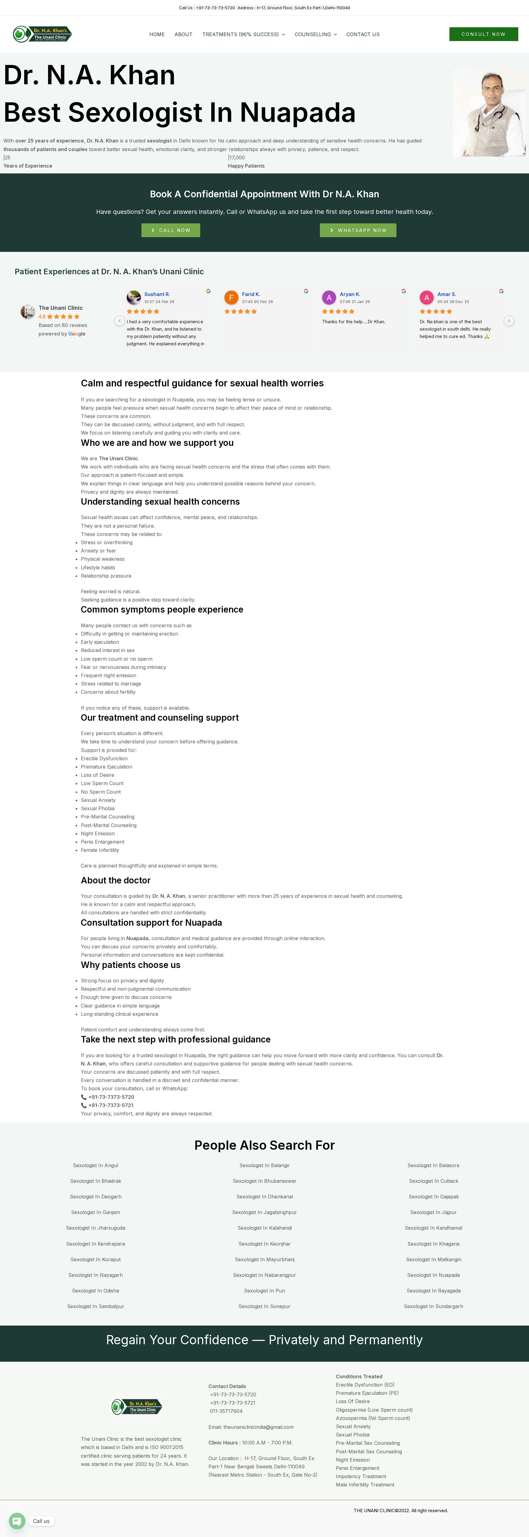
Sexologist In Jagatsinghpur (264, 1212)
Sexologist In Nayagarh (95, 1275)
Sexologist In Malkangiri (433, 1259)
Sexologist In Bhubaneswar (265, 1181)
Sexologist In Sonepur (264, 1306)
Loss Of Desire (353, 1401)
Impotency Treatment (361, 1476)
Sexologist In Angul (95, 1165)
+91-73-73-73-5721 (231, 1403)
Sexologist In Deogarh (96, 1197)
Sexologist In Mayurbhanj (265, 1259)
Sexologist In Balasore (433, 1165)
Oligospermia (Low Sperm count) (374, 1410)
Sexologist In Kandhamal (433, 1228)
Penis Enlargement (357, 1468)
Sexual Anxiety (353, 1426)
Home (157, 34)
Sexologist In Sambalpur (95, 1306)
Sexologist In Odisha (95, 1291)
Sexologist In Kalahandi (265, 1228)
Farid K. (251, 294)
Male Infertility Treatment (365, 1485)
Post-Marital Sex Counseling (369, 1451)
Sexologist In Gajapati (434, 1197)
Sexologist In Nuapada (433, 1275)
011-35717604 (225, 1411)
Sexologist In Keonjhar (264, 1244)
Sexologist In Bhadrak (95, 1181)
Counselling (313, 34)
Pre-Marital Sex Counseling (368, 1443)
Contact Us (363, 34)
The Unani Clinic (61, 308)
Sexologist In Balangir (264, 1165)
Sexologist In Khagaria (433, 1244)
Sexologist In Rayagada (434, 1291)
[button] (282, 34)
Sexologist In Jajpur (433, 1212)
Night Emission (353, 1460)
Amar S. (446, 294)
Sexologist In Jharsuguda (95, 1228)
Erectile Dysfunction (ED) (365, 1385)
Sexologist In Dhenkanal (264, 1197)
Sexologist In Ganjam (95, 1212)
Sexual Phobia (353, 1435)
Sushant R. (157, 294)
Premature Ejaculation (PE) (367, 1393)
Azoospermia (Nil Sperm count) (373, 1418)
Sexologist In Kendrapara (95, 1244)
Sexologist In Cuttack (433, 1181)
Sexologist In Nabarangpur (264, 1275)
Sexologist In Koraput (95, 1259)
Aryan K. (350, 294)
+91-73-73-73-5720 (217, 7)
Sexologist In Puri (264, 1291)
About (183, 34)
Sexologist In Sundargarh (433, 1306)
